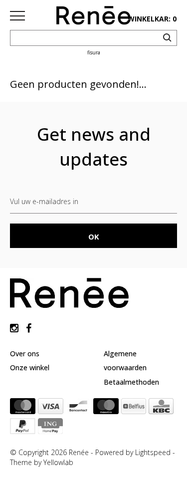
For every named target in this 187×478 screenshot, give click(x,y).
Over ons (24, 353)
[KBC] (161, 408)
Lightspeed (153, 452)
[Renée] (93, 17)
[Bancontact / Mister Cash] (78, 408)
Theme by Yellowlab (41, 462)
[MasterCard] (22, 408)
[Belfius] (133, 408)
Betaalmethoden (131, 382)
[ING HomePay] (50, 428)
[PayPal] (22, 428)
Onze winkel (29, 367)
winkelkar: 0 (152, 18)
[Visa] (50, 408)
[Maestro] (106, 408)
